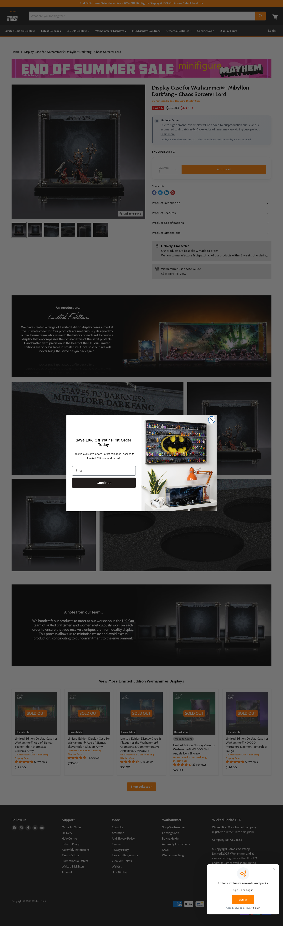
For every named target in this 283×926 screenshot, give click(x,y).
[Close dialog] (211, 419)
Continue (103, 483)
